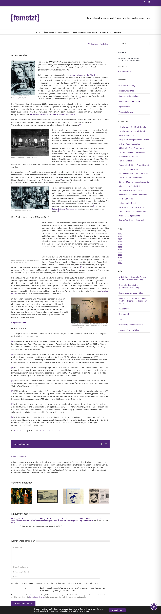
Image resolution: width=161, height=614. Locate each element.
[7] (12, 417)
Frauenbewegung (126, 161)
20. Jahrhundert (125, 131)
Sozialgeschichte (126, 207)
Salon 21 (123, 319)
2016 (120, 236)
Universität (129, 211)
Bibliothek (123, 148)
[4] (12, 380)
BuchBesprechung (127, 85)
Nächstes (104, 44)
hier (101, 609)
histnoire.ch (124, 314)
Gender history (133, 169)
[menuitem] (38, 31)
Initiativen (144, 173)
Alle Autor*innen (125, 71)
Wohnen (122, 216)
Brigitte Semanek (20, 431)
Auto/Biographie (133, 144)
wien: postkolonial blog (129, 330)
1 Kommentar (56, 431)
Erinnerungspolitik (126, 152)
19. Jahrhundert (140, 127)
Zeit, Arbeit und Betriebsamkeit (65, 209)
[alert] (134, 59)
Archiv (121, 144)
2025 (120, 260)
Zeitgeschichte (134, 216)
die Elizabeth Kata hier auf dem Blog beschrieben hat (52, 114)
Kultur (121, 177)
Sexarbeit (133, 194)
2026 (120, 263)
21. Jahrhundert (140, 131)
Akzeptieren (117, 610)
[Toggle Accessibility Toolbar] (154, 607)
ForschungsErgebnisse (129, 96)
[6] (12, 404)
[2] (12, 354)
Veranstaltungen (126, 112)
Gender (122, 169)
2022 (120, 252)
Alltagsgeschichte (126, 135)
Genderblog (124, 309)
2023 (120, 255)
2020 (120, 247)
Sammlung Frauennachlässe (131, 324)
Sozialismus (140, 207)
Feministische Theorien (128, 156)
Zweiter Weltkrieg (126, 220)
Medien (129, 182)
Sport (121, 211)
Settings (85, 611)
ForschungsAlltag (126, 91)
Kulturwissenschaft (134, 177)
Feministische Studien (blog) (131, 293)
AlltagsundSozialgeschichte (130, 139)
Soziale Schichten (126, 199)
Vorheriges (93, 44)
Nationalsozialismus (127, 190)
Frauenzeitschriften (127, 165)
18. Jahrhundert (125, 127)
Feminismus (141, 152)
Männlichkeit (134, 186)
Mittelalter (123, 186)
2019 (120, 244)
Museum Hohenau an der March (81, 75)
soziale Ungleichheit (127, 203)
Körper (121, 182)
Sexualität (143, 194)
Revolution (123, 194)
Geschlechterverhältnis (128, 173)
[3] (12, 367)
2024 (120, 257)
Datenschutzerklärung (36, 597)
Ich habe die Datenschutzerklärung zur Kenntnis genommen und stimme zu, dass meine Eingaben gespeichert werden (72, 589)
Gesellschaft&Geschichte (129, 101)
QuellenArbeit (45, 431)
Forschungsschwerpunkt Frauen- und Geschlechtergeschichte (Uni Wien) (133, 301)
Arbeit (146, 139)
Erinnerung (139, 148)
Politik (140, 190)
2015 (120, 234)
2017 (120, 239)
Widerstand (141, 211)
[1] (12, 341)
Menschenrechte (142, 182)
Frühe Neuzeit (143, 165)
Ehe (130, 148)
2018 (120, 241)
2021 (120, 249)
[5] (12, 391)
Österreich (139, 220)
